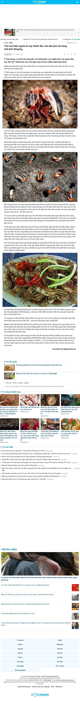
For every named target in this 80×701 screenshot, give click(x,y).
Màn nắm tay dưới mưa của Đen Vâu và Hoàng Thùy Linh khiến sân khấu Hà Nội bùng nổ (34, 476)
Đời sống (20, 661)
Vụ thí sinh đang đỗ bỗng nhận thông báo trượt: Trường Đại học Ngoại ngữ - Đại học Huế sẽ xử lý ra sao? (39, 454)
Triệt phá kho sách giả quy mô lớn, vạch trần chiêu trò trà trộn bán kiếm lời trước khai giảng (35, 473)
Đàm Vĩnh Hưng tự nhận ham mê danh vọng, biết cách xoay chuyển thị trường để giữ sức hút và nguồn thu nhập (41, 469)
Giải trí (20, 657)
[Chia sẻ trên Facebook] (64, 54)
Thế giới (20, 649)
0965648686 (47, 680)
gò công (20, 383)
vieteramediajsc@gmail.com (65, 680)
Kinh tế (20, 653)
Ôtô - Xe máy (60, 666)
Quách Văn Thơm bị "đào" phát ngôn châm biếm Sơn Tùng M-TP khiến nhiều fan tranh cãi (34, 459)
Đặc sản (9, 383)
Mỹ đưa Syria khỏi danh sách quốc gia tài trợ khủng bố (23, 465)
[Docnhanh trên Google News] (8, 54)
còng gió (26, 383)
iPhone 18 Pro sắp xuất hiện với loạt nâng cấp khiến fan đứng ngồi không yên (30, 456)
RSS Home (59, 686)
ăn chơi (15, 383)
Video (60, 640)
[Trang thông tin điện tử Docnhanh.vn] (39, 2)
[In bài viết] (74, 54)
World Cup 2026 (20, 670)
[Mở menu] (2, 2)
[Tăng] (21, 54)
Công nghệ (20, 666)
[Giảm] (14, 54)
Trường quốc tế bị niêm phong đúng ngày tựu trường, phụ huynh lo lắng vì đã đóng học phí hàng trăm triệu (39, 462)
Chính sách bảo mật (24, 686)
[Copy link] (71, 54)
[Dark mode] (77, 2)
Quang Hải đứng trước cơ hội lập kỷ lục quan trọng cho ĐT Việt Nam (27, 479)
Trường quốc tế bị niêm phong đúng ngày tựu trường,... (57, 39)
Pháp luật (60, 644)
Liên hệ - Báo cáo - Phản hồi (41, 686)
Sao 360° (60, 661)
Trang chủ (20, 640)
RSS (52, 686)
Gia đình (60, 657)
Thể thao (60, 649)
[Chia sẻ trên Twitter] (68, 54)
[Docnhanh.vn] (40, 695)
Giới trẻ (59, 653)
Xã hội (20, 644)
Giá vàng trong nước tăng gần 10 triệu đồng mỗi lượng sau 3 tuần (27, 451)
